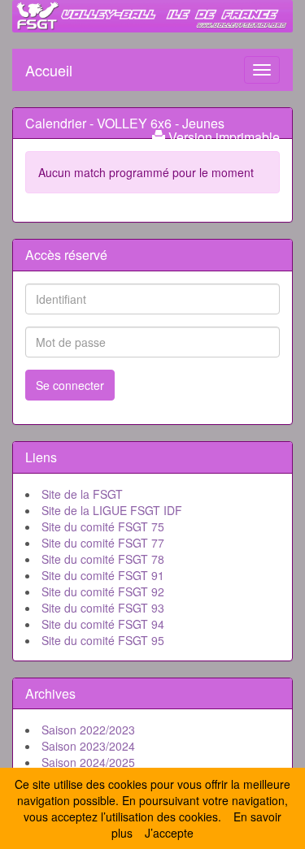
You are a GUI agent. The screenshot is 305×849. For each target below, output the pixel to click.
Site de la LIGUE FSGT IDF (111, 510)
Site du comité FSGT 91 (102, 575)
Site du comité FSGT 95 (102, 640)
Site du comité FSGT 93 (102, 608)
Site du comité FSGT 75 (102, 526)
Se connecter (70, 385)
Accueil (48, 66)
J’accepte (169, 833)
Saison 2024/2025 (88, 762)
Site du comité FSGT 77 (102, 543)
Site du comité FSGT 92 (102, 591)
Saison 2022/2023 (88, 729)
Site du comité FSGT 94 (102, 624)
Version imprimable (222, 137)
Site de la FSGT (82, 494)
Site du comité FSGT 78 (102, 559)
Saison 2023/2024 (88, 746)
